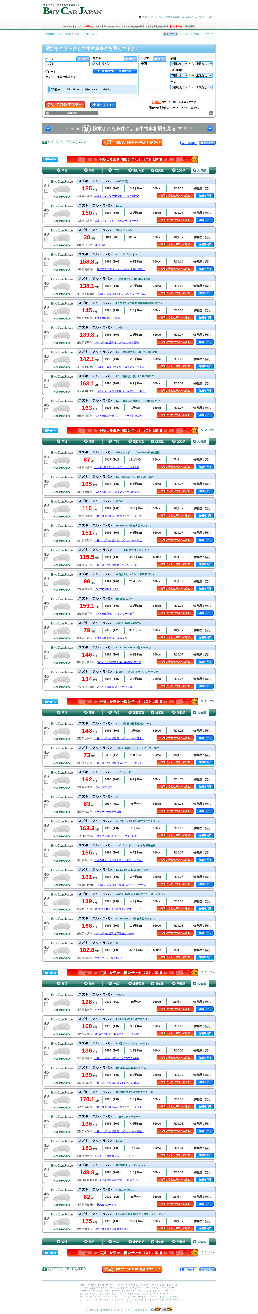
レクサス (161, 1285)
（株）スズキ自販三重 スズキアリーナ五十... (119, 738)
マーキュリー (113, 1294)
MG (134, 1297)
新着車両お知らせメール (108, 26)
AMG (148, 1288)
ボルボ (175, 1300)
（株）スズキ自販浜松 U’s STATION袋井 (116, 1058)
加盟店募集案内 (104, 1310)
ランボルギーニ (144, 1300)
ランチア (155, 1300)
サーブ (129, 1302)
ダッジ (145, 1294)
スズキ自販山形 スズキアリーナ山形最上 (116, 491)
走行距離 (176, 70)
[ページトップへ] (207, 430)
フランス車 (130, 1285)
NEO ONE (100, 245)
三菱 (92, 1288)
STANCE (99, 1009)
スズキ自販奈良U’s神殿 (107, 318)
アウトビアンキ (165, 1300)
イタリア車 (140, 1285)
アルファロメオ (100, 1300)
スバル (98, 1288)
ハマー (173, 1291)
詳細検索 (72, 113)
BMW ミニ (86, 1291)
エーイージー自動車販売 (107, 811)
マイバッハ (156, 1288)
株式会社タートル (107, 1204)
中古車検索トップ (72, 26)
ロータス (128, 1297)
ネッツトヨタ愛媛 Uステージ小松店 (114, 1156)
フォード (103, 1294)
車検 (146, 1310)
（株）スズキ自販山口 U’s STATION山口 (116, 1082)
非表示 (56, 89)
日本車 (68, 34)
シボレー (160, 1291)
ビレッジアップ (103, 787)
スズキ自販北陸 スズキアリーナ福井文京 (116, 467)
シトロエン (174, 1297)
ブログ (129, 1310)
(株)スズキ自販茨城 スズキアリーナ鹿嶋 (116, 342)
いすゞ (127, 1288)
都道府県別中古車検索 (157, 26)
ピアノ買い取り (118, 1310)
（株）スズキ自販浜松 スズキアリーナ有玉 (118, 1107)
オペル (140, 1291)
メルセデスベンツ (137, 1288)
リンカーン (94, 1294)
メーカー (50, 58)
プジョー (83, 1300)
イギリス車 (120, 1285)
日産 (175, 1285)
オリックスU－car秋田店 (108, 958)
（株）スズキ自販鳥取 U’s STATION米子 (116, 565)
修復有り (107, 89)
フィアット (132, 1300)
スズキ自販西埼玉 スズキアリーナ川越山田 (118, 415)
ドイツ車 (101, 1285)
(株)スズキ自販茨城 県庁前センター (114, 933)
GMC (167, 1291)
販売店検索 (190, 26)
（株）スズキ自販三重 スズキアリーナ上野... (119, 516)
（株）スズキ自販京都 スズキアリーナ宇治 (118, 540)
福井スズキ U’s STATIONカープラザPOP (116, 196)
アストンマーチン (86, 1297)
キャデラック (150, 1291)
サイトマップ (207, 34)
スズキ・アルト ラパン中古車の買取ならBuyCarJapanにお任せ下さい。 (179, 17)
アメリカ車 (110, 1285)
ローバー (120, 1297)
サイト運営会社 (91, 1310)
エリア (145, 58)
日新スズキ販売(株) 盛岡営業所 (111, 1229)
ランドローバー (108, 1297)
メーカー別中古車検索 (133, 26)
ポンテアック (125, 1294)
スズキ (78, 34)
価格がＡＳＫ (91, 89)
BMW (172, 1288)
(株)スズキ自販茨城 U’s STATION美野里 (119, 662)
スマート (165, 1288)
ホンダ (86, 1288)
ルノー (90, 1300)
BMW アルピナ (97, 1291)
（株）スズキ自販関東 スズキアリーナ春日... (121, 294)
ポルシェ (108, 1291)
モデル (96, 58)
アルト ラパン (90, 34)
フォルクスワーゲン (129, 1291)
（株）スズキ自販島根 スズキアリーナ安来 (118, 763)
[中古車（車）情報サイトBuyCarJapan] (72, 8)
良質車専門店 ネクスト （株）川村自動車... (121, 269)
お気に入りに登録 (190, 34)
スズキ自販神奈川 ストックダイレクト (118, 836)
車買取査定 (89, 26)
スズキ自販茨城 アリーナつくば (114, 686)
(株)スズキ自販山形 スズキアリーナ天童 (116, 1034)
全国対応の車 (72, 89)
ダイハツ (119, 1288)
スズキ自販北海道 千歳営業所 (110, 638)
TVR (139, 1297)
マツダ (104, 1288)
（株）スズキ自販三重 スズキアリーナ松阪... (119, 1131)
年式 (173, 81)
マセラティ (122, 1300)
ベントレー (174, 1294)
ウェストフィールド (151, 1297)
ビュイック (84, 1294)
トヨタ (169, 1285)
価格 (173, 58)
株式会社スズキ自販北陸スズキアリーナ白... (118, 860)
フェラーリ (112, 1300)
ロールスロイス (162, 1294)
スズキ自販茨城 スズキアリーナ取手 (114, 613)
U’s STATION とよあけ (107, 589)
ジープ (152, 1294)
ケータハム (164, 1297)
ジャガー (98, 1297)
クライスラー (136, 1294)
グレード (50, 71)
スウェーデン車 (151, 1285)
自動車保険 (176, 26)
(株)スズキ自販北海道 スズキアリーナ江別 (117, 909)
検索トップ (85, 1285)
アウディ (117, 1291)
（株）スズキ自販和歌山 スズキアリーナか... (121, 884)
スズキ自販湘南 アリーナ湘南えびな (119, 1180)
